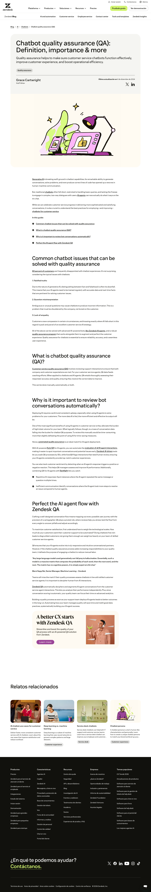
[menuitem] (144, 2)
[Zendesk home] (9, 7)
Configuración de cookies (65, 886)
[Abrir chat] (145, 886)
